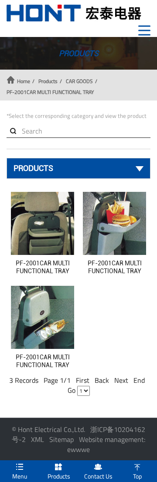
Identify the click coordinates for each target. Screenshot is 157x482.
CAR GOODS (79, 81)
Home (23, 81)
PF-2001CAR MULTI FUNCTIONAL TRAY (50, 92)
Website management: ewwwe (106, 444)
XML (37, 439)
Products (48, 81)
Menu (19, 472)
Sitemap (61, 439)
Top (137, 472)
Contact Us (98, 472)
